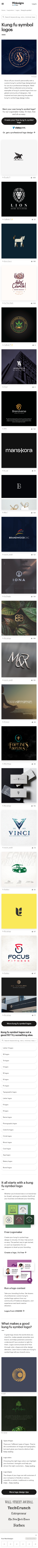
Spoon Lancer (8, 261)
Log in (34, 4)
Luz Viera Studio (8, 303)
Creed (5, 387)
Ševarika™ (7, 177)
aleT (4, 1393)
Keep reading (8, 1451)
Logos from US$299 (13, 1311)
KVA (5, 429)
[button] (36, 1535)
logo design (20, 98)
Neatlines (6, 889)
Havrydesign (7, 638)
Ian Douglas (7, 596)
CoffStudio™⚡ (8, 219)
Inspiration (10, 10)
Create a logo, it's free (14, 1252)
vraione (5, 1433)
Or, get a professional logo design (18, 132)
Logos (18, 10)
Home (3, 10)
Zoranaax (6, 722)
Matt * (6, 512)
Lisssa (35, 76)
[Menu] (2, 4)
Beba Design (7, 764)
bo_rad (6, 470)
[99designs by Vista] (18, 4)
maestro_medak (8, 554)
